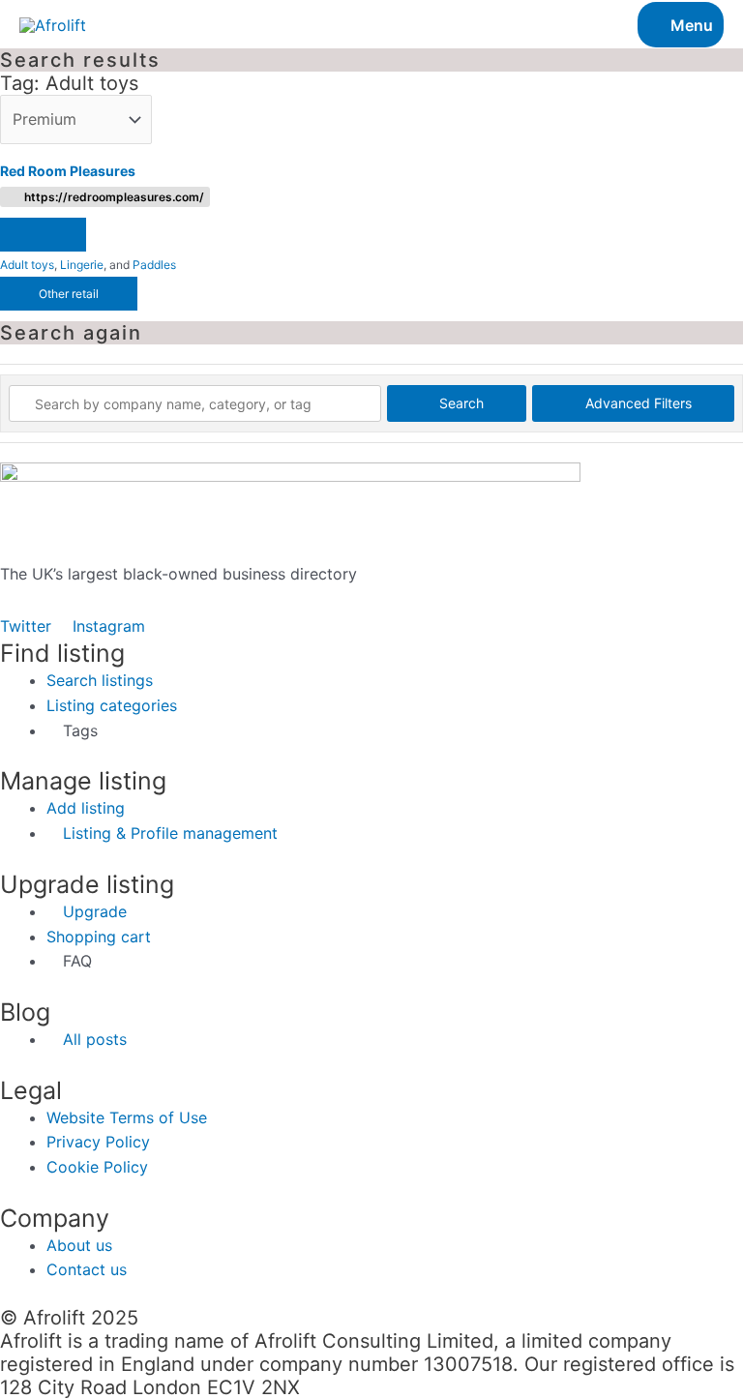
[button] (43, 235)
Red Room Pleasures (67, 171)
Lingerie (82, 264)
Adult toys (27, 264)
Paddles (154, 264)
